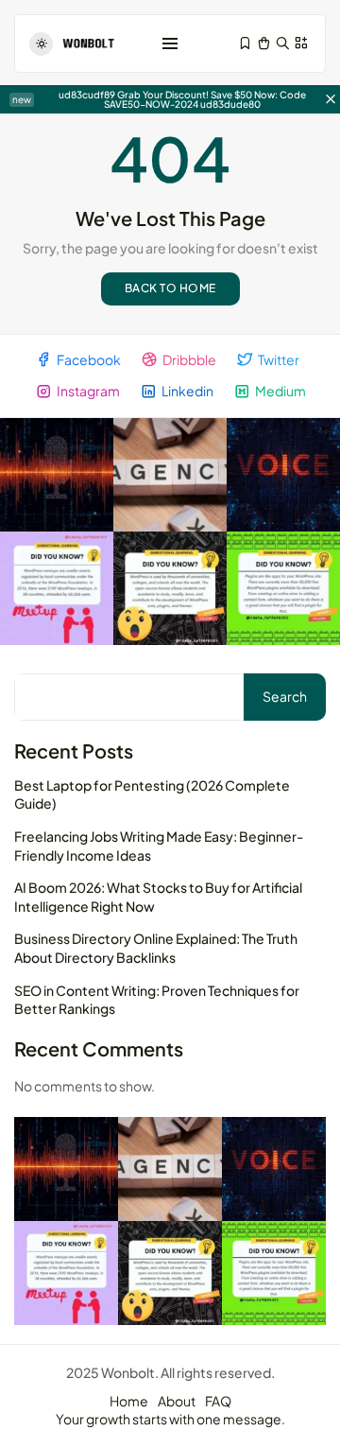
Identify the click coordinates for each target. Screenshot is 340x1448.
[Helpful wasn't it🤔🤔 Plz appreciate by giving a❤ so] (283, 588)
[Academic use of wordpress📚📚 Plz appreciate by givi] (170, 588)
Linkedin (187, 390)
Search (285, 696)
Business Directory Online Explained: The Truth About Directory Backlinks (156, 948)
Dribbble (189, 359)
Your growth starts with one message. (170, 1418)
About (177, 1400)
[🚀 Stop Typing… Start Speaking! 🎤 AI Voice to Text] (283, 475)
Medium (280, 390)
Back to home (170, 288)
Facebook (89, 359)
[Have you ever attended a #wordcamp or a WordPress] (56, 588)
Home (129, 1400)
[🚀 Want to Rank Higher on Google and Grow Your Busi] (170, 475)
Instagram (88, 390)
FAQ (218, 1400)
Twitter (278, 359)
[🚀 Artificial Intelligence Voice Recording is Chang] (56, 475)
